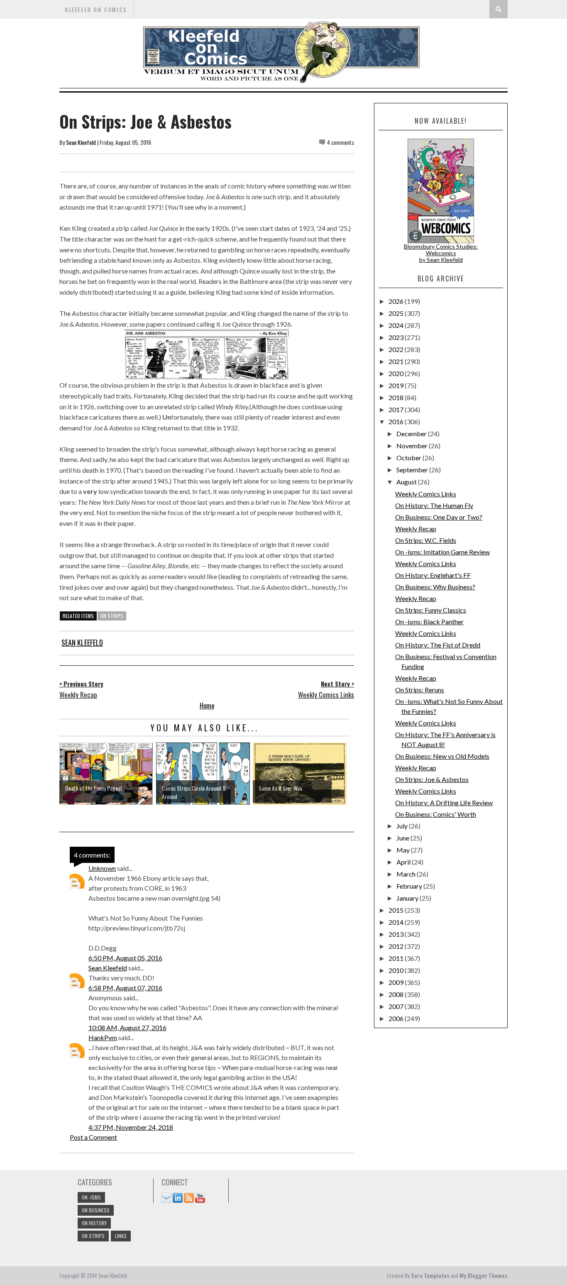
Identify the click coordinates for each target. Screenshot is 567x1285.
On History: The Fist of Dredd (437, 645)
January (408, 898)
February (409, 886)
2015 (397, 910)
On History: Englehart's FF (433, 575)
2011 (397, 958)
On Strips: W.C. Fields (425, 540)
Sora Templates (430, 1275)
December (412, 433)
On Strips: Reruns (419, 690)
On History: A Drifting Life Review (444, 802)
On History (94, 1222)
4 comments (340, 142)
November (412, 446)
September (412, 470)
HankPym (102, 1037)
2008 (397, 994)
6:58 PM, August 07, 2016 (125, 988)
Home (207, 706)
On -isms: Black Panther (429, 621)
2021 (397, 361)
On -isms (91, 1197)
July (402, 826)
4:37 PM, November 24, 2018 (130, 1127)
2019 (397, 385)
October (409, 458)
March (406, 874)
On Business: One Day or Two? (438, 517)
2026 (397, 301)
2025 (397, 313)
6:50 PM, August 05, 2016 (125, 958)
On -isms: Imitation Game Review (442, 552)
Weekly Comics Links (425, 494)
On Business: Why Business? (435, 587)
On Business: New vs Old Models (442, 756)
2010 (397, 970)
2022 (397, 349)
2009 (397, 982)
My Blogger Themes (483, 1275)
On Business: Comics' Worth (435, 814)
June (403, 838)
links (121, 1235)
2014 (397, 922)
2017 (397, 409)
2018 (397, 397)
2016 (397, 421)
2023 (397, 337)
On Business (96, 1210)
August (407, 482)
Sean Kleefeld (81, 142)
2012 (397, 946)
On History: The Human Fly (434, 505)
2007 (397, 1006)
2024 (397, 325)
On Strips (111, 615)
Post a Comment (93, 1137)
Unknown (102, 868)
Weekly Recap (415, 529)
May (403, 850)
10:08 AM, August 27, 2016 (127, 1027)
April (404, 862)
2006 (397, 1018)
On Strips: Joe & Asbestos (432, 779)
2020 (397, 373)
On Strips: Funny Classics (430, 610)
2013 (397, 934)
